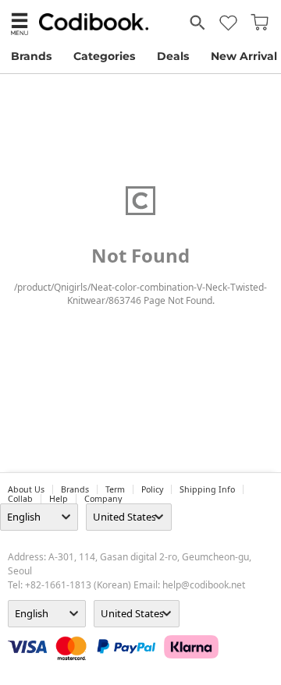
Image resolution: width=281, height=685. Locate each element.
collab (20, 498)
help (58, 498)
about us (26, 489)
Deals (173, 56)
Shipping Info (207, 489)
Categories (104, 56)
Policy (152, 489)
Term (115, 489)
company (103, 498)
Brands (31, 56)
